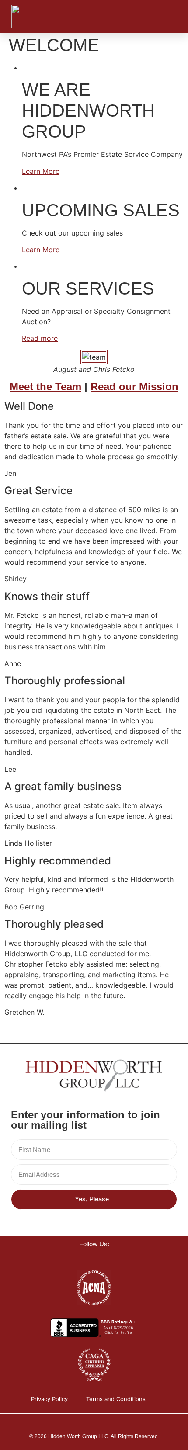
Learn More (40, 171)
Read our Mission (134, 386)
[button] (158, 16)
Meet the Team (45, 386)
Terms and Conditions (116, 1398)
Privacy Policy (49, 1398)
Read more (40, 338)
